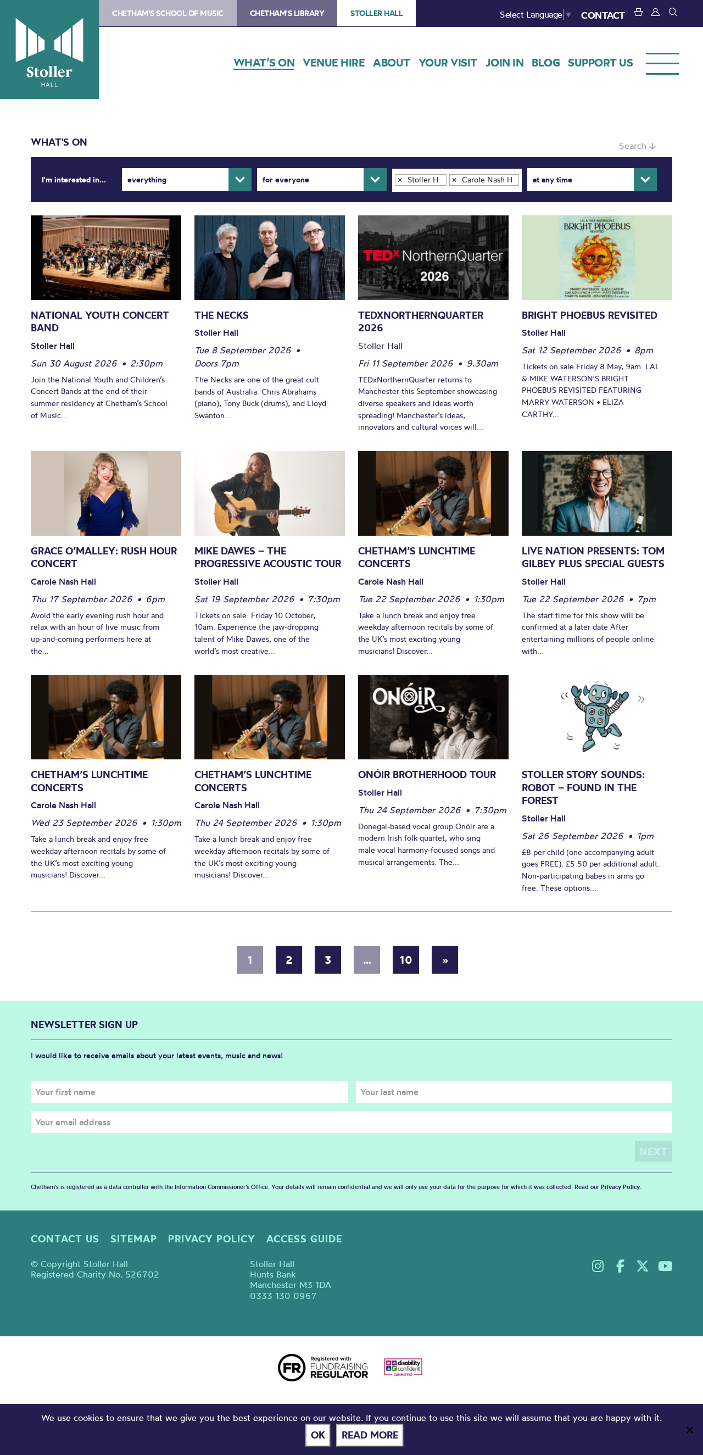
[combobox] (457, 180)
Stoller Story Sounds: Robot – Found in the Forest (583, 787)
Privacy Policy (620, 1187)
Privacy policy (211, 1238)
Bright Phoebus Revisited (589, 315)
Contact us (65, 1238)
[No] (689, 1429)
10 (405, 960)
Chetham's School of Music (168, 13)
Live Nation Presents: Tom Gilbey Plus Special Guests (593, 557)
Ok (318, 1435)
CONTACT (603, 15)
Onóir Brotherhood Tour (427, 774)
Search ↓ (637, 145)
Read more (370, 1435)
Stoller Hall (49, 49)
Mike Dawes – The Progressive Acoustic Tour (267, 557)
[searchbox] (400, 194)
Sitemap (133, 1238)
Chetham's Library (287, 13)
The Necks (221, 315)
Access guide (304, 1238)
